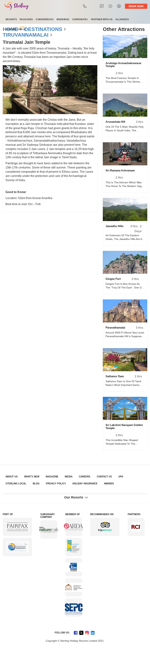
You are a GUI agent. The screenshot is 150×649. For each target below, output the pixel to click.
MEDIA (62, 476)
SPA (109, 476)
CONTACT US (94, 476)
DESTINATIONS (38, 29)
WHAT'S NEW (29, 476)
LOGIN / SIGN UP (122, 6)
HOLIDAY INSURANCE (52, 483)
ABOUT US (10, 476)
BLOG (8, 483)
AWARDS (74, 483)
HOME (9, 29)
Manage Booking (113, 6)
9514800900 (88, 6)
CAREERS (77, 476)
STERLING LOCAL (127, 476)
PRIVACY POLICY (26, 483)
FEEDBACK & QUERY (105, 6)
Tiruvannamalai (22, 35)
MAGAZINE (47, 476)
